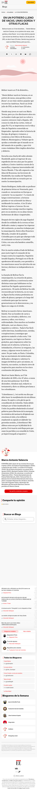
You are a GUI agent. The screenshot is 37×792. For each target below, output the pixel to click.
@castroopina (9, 663)
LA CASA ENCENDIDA (13, 48)
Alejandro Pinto (7, 592)
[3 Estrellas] (5, 504)
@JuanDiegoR (9, 681)
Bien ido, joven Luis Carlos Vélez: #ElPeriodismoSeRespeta (11, 623)
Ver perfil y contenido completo (18, 491)
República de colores (14, 648)
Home (3, 12)
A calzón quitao (8, 685)
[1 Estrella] (2, 504)
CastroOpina (7, 661)
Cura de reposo (12, 641)
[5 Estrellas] (7, 504)
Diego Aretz (11, 722)
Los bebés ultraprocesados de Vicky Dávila (14, 615)
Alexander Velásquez (8, 610)
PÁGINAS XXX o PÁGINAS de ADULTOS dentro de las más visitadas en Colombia (16, 589)
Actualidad (10, 12)
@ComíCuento (9, 675)
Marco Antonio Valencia (21, 45)
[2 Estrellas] (3, 504)
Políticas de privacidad (15, 780)
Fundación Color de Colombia (17, 650)
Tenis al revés (7, 679)
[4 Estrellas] (6, 504)
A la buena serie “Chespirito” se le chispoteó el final (16, 608)
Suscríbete (31, 2)
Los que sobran (8, 667)
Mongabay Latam (13, 735)
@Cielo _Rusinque (10, 669)
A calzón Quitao (9, 687)
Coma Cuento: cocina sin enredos (13, 673)
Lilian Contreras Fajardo (14, 715)
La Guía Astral (7, 691)
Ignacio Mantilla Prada (14, 702)
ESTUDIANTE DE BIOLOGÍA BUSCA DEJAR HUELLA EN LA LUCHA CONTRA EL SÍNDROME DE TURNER (16, 599)
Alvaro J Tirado (7, 603)
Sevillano (10, 729)
